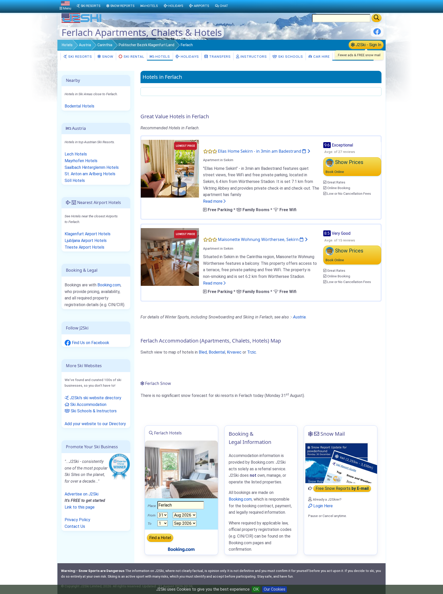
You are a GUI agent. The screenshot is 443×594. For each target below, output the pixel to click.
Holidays (189, 56)
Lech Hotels (76, 154)
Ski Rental (134, 56)
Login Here (322, 505)
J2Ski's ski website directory (95, 397)
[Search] (376, 18)
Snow (107, 56)
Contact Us (75, 526)
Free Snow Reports (342, 488)
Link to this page (80, 507)
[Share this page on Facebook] (377, 33)
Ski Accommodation (87, 404)
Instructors (253, 56)
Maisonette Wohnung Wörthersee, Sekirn (259, 239)
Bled (203, 352)
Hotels (67, 45)
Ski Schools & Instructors (93, 410)
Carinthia (104, 45)
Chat (224, 6)
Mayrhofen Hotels (81, 160)
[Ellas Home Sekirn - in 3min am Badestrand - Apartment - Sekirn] (170, 168)
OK (256, 589)
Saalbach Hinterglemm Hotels (92, 167)
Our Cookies (274, 589)
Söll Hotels (75, 180)
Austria (85, 45)
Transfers (219, 56)
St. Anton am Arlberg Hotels (90, 173)
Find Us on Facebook (90, 342)
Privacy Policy (77, 519)
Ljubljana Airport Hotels (86, 240)
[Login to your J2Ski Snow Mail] (340, 462)
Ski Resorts (79, 56)
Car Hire (321, 56)
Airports (201, 6)
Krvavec (234, 352)
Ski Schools (290, 56)
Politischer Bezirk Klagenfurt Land (146, 45)
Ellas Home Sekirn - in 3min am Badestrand (260, 151)
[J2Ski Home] (82, 21)
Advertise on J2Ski (81, 494)
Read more (213, 201)
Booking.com (108, 285)
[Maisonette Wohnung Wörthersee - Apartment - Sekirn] (170, 256)
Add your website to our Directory (95, 423)
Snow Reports (122, 6)
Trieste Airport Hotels (84, 247)
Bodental (217, 352)
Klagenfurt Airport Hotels (87, 233)
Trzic (251, 352)
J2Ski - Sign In (368, 44)
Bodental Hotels (79, 106)
